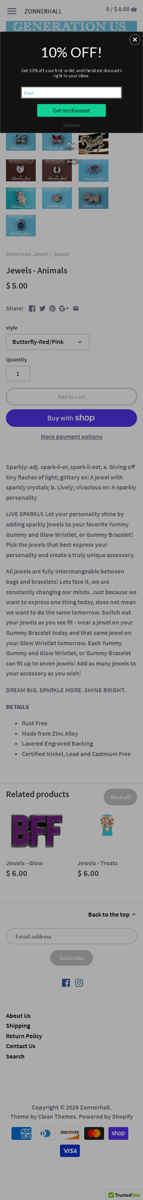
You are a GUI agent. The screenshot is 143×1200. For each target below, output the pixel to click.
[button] (135, 40)
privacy (71, 161)
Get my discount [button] (71, 110)
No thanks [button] (71, 124)
